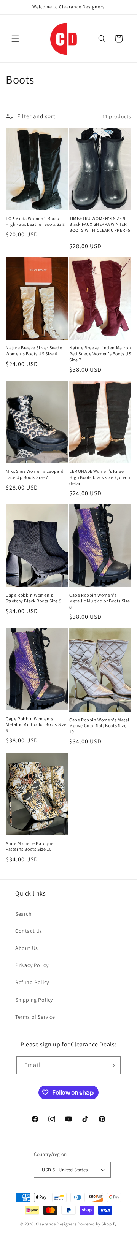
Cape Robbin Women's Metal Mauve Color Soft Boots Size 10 (99, 725)
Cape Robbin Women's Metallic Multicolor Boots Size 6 (36, 724)
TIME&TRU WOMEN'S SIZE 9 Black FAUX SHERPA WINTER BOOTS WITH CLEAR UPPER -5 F (100, 227)
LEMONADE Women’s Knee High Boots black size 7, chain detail (100, 477)
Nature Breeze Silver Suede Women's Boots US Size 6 (34, 351)
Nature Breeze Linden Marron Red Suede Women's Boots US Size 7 (100, 353)
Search (23, 913)
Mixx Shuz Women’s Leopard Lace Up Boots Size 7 (35, 474)
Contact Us (28, 930)
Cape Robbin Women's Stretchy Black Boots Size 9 (33, 598)
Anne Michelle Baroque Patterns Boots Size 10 (30, 846)
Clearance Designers (56, 1224)
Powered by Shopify (97, 1224)
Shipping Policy (34, 999)
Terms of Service (35, 1016)
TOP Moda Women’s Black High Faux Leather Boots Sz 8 (35, 221)
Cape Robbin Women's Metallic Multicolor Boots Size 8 (99, 601)
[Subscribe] (112, 1065)
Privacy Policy (31, 965)
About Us (26, 948)
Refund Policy (32, 982)
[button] (15, 38)
